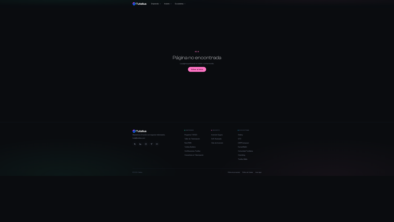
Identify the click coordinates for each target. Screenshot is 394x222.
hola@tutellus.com (139, 138)
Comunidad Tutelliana (245, 151)
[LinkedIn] (140, 144)
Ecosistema (179, 4)
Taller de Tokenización (192, 139)
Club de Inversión (217, 143)
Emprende (155, 4)
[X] (135, 144)
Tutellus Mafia (242, 159)
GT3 (239, 139)
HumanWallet (242, 147)
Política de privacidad (234, 172)
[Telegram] (151, 144)
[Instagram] (146, 144)
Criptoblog (241, 155)
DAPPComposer (243, 143)
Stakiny (240, 135)
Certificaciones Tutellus (192, 151)
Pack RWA (187, 143)
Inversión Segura (217, 135)
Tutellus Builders (190, 147)
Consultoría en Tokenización (193, 155)
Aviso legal (258, 172)
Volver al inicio (197, 69)
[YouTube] (157, 144)
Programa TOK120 (190, 135)
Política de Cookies (247, 172)
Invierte (167, 4)
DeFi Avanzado (216, 139)
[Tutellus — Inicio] (139, 3)
